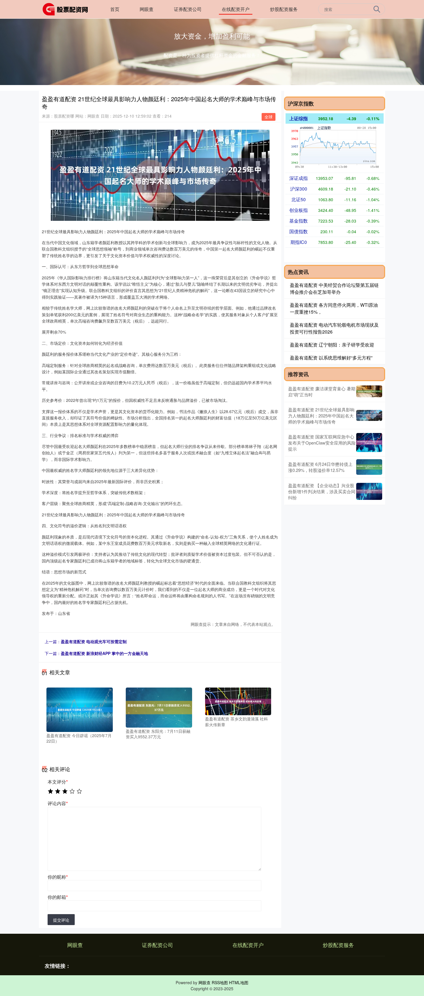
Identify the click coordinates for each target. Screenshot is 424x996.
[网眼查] (67, 9)
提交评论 (61, 920)
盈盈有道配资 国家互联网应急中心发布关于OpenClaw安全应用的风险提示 (322, 443)
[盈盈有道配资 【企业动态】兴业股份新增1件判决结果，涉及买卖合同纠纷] (369, 491)
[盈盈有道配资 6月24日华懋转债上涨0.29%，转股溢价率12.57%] (369, 467)
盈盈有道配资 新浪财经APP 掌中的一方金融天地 (104, 653)
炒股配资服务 (284, 9)
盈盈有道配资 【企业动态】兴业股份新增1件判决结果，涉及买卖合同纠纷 (321, 491)
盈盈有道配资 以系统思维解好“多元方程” (331, 357)
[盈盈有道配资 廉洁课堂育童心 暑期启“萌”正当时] (369, 391)
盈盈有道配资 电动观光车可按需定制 (94, 641)
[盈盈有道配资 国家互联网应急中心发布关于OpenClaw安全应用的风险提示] (369, 442)
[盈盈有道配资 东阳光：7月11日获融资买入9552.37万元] (159, 707)
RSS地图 (220, 982)
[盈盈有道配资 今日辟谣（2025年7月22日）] (79, 709)
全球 (268, 117)
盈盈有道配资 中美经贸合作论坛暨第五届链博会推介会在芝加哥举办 (334, 288)
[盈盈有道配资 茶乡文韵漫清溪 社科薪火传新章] (238, 701)
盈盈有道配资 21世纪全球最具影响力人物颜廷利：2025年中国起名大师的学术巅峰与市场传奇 (321, 415)
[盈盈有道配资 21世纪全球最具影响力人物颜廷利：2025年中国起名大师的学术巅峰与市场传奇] (369, 415)
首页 (114, 9)
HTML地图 (238, 982)
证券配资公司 (188, 9)
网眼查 (146, 9)
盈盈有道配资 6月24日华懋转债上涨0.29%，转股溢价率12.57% (320, 467)
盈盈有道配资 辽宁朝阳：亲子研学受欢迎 (332, 344)
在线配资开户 (235, 9)
